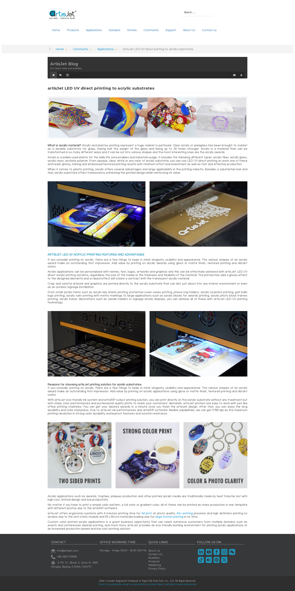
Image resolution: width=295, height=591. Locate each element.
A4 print (146, 513)
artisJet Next (156, 584)
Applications (94, 30)
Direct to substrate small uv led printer (122, 584)
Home (56, 30)
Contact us (209, 30)
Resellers (154, 557)
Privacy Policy (157, 568)
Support (170, 30)
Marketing (154, 565)
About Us (189, 30)
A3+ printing (185, 513)
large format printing (169, 516)
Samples (114, 30)
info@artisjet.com (68, 550)
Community (151, 30)
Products (73, 30)
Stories (132, 30)
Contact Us (155, 554)
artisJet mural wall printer (181, 584)
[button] (241, 75)
